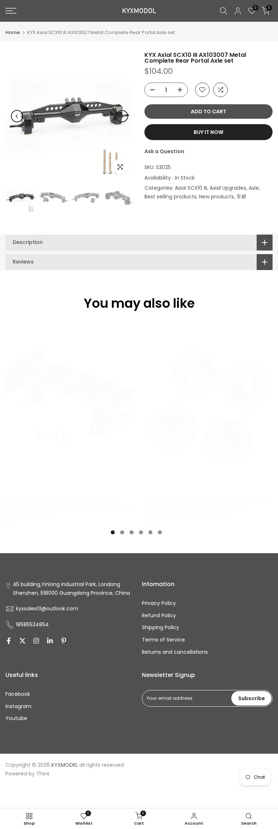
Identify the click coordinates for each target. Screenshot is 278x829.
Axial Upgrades (228, 188)
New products (216, 196)
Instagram (18, 706)
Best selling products (170, 196)
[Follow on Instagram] (36, 640)
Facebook (17, 694)
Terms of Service (163, 639)
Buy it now (208, 132)
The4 (43, 773)
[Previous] (17, 116)
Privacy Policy (159, 603)
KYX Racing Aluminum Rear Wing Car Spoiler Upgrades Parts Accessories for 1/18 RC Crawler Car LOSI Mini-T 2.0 (68, 507)
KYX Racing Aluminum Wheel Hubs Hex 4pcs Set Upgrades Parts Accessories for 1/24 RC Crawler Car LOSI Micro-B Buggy (206, 507)
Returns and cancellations (175, 652)
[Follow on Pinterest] (63, 640)
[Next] (122, 116)
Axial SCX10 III (191, 188)
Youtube (16, 718)
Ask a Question (164, 151)
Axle (254, 188)
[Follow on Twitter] (22, 640)
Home (12, 32)
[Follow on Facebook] (8, 640)
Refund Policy (159, 615)
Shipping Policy (160, 627)
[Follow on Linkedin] (50, 640)
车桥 (241, 196)
